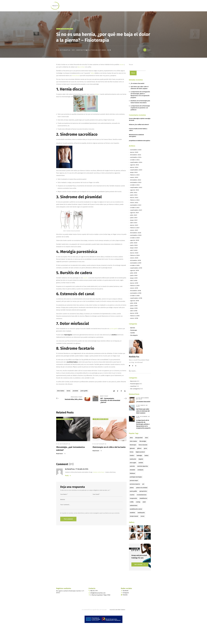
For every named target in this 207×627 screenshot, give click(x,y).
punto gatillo (84, 390)
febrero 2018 (134, 315)
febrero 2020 (135, 255)
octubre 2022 (135, 185)
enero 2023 (134, 177)
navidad (141, 462)
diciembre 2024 (135, 155)
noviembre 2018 (135, 293)
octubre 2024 (135, 160)
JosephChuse (132, 140)
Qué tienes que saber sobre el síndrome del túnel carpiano (139, 87)
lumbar (146, 455)
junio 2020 (134, 245)
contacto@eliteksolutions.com (93, 50)
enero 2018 (134, 318)
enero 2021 (134, 230)
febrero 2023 (135, 175)
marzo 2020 (134, 253)
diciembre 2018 (135, 290)
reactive (132, 332)
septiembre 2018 (136, 298)
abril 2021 (133, 222)
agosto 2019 (134, 270)
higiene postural (140, 452)
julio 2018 (133, 303)
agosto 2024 (134, 165)
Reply (67, 475)
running (138, 502)
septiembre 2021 (136, 210)
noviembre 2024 (136, 157)
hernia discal (75, 75)
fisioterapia (133, 445)
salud (144, 502)
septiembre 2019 (136, 268)
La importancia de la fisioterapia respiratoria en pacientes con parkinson (140, 107)
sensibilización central (136, 509)
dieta (131, 437)
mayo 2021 (133, 220)
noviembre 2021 (135, 205)
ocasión (85, 278)
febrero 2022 (135, 200)
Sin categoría (134, 335)
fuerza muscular (143, 445)
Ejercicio (132, 327)
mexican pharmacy (98, 472)
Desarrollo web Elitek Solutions (117, 609)
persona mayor (134, 480)
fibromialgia (143, 441)
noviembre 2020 (136, 235)
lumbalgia (139, 455)
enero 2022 (134, 202)
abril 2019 (133, 280)
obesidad (132, 470)
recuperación (133, 498)
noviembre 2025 (135, 149)
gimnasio (132, 448)
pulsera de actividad (141, 487)
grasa (145, 448)
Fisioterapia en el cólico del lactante (109, 447)
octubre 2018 (134, 295)
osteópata (140, 470)
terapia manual (134, 516)
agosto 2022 (134, 190)
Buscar (131, 64)
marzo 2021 (134, 225)
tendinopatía (141, 512)
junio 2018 (133, 305)
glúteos (139, 448)
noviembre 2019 (135, 263)
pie (143, 484)
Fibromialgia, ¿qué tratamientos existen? (70, 448)
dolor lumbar (60, 390)
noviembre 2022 (135, 182)
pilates (132, 487)
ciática (93, 73)
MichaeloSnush (133, 134)
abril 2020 (133, 250)
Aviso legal (92, 609)
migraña (141, 459)
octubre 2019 (134, 265)
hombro (132, 455)
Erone (130, 118)
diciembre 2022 (135, 180)
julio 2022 (133, 192)
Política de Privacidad (101, 609)
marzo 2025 (134, 152)
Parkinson (132, 473)
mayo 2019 (134, 278)
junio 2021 (133, 217)
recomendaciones (141, 494)
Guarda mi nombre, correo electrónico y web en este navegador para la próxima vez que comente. (91, 513)
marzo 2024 (134, 167)
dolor (146, 437)
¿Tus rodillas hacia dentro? (142, 124)
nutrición (132, 466)
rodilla (131, 502)
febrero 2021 (134, 227)
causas (122, 64)
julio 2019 (133, 273)
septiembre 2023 (136, 170)
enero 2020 (134, 258)
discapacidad (138, 437)
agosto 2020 (134, 240)
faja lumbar (81, 67)
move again (133, 462)
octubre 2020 (135, 238)
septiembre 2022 (136, 187)
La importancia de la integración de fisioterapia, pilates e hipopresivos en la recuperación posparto (140, 94)
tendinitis (132, 512)
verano (142, 516)
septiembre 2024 (136, 162)
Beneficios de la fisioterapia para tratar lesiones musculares (140, 101)
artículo (96, 94)
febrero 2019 (134, 285)
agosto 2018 (134, 300)
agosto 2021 (134, 212)
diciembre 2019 (135, 260)
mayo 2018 (134, 308)
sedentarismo (133, 505)
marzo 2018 (134, 313)
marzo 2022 (134, 197)
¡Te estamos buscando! (137, 83)
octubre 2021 (134, 207)
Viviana (131, 124)
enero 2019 (134, 288)
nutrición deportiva (142, 466)
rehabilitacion (143, 498)
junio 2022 (134, 195)
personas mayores (135, 484)
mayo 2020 (134, 248)
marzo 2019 (134, 283)
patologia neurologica (136, 477)
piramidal (75, 390)
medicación (133, 459)
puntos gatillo (114, 328)
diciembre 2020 (135, 232)
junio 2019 (133, 275)
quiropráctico (143, 491)
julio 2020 (133, 243)
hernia (68, 390)
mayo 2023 (134, 172)
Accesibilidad (85, 609)
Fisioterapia (63, 50)
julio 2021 (133, 215)
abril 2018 (133, 310)
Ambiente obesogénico (144, 140)
